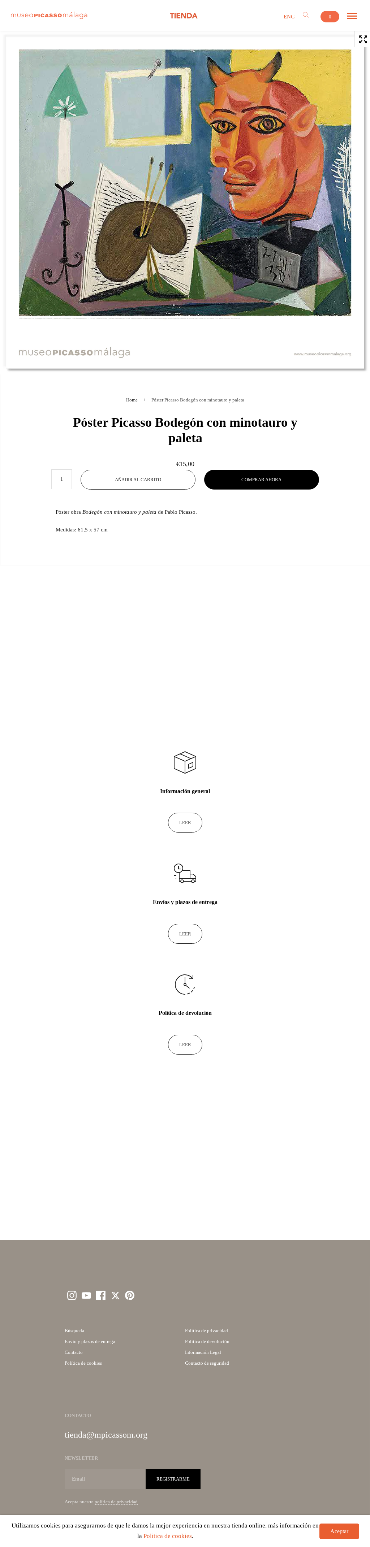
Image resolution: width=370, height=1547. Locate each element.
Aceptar (339, 1531)
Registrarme (173, 1479)
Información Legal (203, 1352)
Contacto (74, 1352)
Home (132, 400)
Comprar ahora (261, 479)
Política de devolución (207, 1341)
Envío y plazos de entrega (90, 1341)
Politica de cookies (167, 1536)
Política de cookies (83, 1363)
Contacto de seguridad (207, 1363)
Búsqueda (74, 1330)
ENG (289, 16)
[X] (115, 1295)
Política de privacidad (206, 1330)
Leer (185, 822)
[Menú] (352, 16)
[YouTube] (86, 1295)
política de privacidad (116, 1501)
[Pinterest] (129, 1295)
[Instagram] (72, 1295)
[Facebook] (101, 1295)
